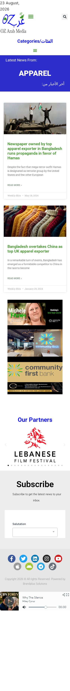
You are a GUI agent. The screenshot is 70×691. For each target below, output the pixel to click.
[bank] (35, 393)
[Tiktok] (53, 566)
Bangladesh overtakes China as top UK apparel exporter (35, 248)
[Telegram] (41, 566)
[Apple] (17, 566)
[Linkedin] (35, 559)
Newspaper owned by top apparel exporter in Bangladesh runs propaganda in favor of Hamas (34, 151)
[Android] (29, 566)
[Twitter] (23, 559)
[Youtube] (58, 559)
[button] (31, 16)
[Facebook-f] (12, 559)
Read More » (14, 185)
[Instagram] (47, 559)
